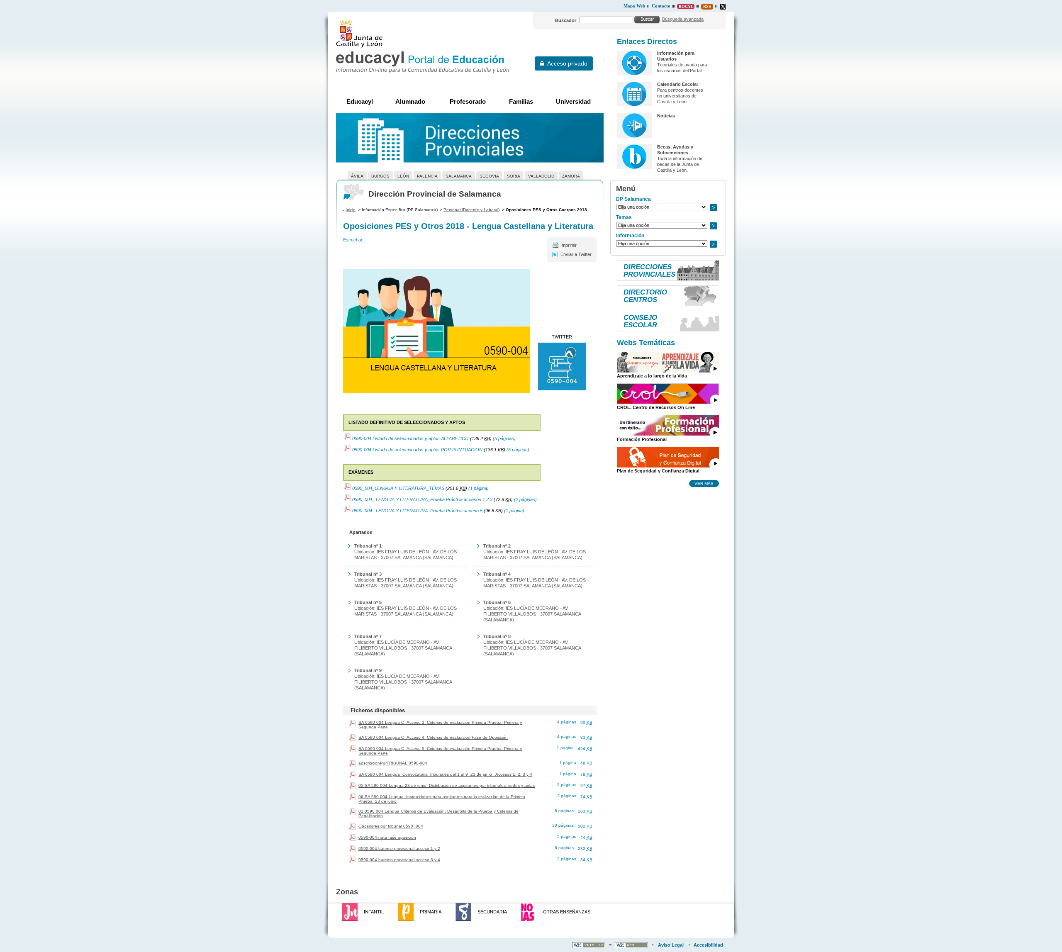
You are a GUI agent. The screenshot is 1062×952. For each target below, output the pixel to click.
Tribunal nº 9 (368, 670)
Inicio (351, 209)
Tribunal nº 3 (368, 574)
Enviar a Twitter (576, 254)
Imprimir (568, 245)
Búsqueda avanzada (683, 19)
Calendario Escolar (677, 84)
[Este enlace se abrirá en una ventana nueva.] (723, 7)
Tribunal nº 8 (497, 636)
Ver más (704, 483)
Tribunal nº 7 (368, 636)
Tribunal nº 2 (497, 545)
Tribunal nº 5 (368, 602)
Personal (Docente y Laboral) (471, 209)
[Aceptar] (647, 19)
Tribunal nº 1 (368, 545)
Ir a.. (713, 208)
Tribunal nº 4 (497, 574)
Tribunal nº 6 (497, 602)
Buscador (565, 20)
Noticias (666, 115)
